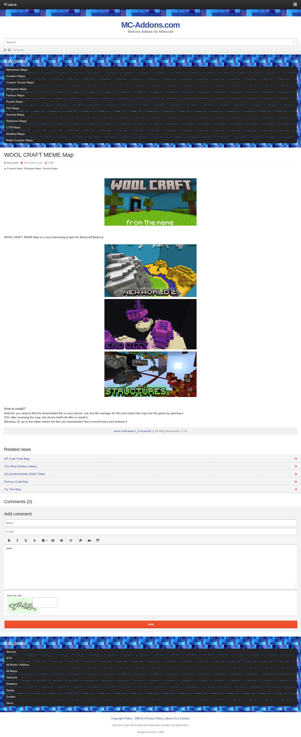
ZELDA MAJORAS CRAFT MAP (24, 474)
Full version (18, 50)
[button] (9, 540)
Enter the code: (14, 595)
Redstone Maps (16, 121)
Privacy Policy (154, 718)
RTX (9, 658)
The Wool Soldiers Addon (20, 466)
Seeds (10, 690)
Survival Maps (15, 114)
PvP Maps (12, 108)
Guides (10, 696)
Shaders (11, 683)
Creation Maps (15, 76)
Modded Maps (15, 133)
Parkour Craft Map (16, 481)
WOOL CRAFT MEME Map (39, 155)
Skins (9, 703)
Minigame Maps (16, 89)
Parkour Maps (15, 95)
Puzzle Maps (14, 101)
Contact (185, 718)
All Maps (11, 671)
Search (294, 42)
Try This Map (12, 489)
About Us (171, 718)
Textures (11, 677)
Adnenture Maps (17, 69)
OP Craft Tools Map (16, 458)
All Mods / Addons (17, 664)
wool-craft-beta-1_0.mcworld (132, 431)
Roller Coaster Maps (19, 140)
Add (151, 624)
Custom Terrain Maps (20, 82)
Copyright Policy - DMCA (127, 718)
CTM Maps (13, 127)
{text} (9, 548)
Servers (11, 651)
